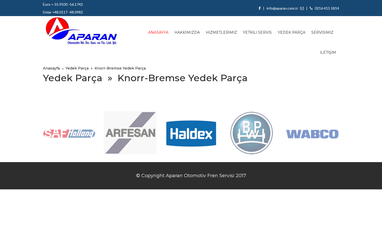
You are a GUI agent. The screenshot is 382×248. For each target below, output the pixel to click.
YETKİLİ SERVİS (257, 32)
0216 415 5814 (326, 8)
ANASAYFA (158, 32)
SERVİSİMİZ (322, 32)
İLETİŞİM (328, 52)
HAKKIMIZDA (187, 32)
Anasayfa (51, 68)
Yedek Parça (77, 68)
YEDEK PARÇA (291, 32)
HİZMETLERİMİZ (221, 32)
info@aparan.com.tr (283, 8)
